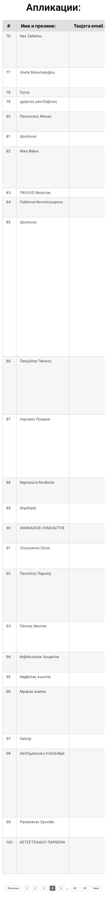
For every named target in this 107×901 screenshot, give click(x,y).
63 (84, 888)
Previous (13, 888)
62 (74, 888)
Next (96, 888)
